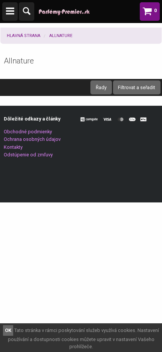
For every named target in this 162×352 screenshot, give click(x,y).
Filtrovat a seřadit (136, 87)
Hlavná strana (23, 35)
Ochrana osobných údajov (32, 139)
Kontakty (13, 147)
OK (8, 330)
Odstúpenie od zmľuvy (28, 154)
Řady (101, 87)
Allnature (60, 35)
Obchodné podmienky (28, 131)
